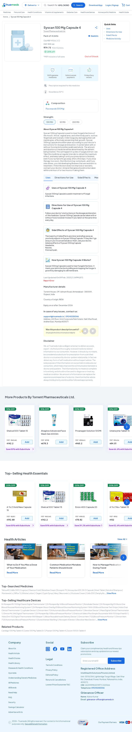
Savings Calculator (16, 707)
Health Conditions (35, 12)
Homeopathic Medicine (107, 12)
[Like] (85, 331)
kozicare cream (78, 593)
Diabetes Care (72, 12)
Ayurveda (12, 673)
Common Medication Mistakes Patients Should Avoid (65, 566)
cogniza (23, 590)
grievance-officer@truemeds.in (100, 699)
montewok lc (7, 593)
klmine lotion (28, 593)
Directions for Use (64, 177)
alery (56, 593)
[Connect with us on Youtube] (62, 649)
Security (11, 702)
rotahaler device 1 (91, 604)
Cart (128, 5)
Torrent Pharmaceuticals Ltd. (54, 31)
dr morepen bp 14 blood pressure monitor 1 (65, 604)
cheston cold (34, 590)
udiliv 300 (15, 590)
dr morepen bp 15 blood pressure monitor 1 (54, 613)
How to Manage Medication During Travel (107, 566)
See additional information (36, 724)
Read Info (94, 36)
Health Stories (14, 658)
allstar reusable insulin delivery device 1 (61, 616)
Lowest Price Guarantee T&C (58, 684)
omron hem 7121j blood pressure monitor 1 (97, 616)
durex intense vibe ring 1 (48, 619)
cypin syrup (48, 593)
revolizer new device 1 (86, 619)
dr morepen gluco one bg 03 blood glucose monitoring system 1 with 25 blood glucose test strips (75, 607)
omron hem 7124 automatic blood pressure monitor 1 (60, 610)
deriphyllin (100, 593)
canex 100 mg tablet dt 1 (34, 630)
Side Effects (84, 177)
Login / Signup (112, 5)
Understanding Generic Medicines (22, 678)
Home (5, 17)
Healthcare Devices (88, 12)
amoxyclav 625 (74, 590)
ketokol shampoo (114, 590)
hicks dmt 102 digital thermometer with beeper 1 (23, 616)
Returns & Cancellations (56, 680)
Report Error (49, 280)
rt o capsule (87, 590)
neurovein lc (65, 593)
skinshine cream (49, 590)
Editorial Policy (52, 675)
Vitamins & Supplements (54, 12)
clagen (38, 593)
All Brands (12, 687)
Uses (48, 177)
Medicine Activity (113, 38)
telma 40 (5, 590)
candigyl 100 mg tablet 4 (12, 630)
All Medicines (13, 682)
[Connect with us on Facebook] (55, 649)
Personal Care (19, 12)
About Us (12, 648)
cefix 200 (90, 593)
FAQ (10, 697)
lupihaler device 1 (29, 610)
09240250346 (72, 316)
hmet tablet (100, 590)
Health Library (14, 663)
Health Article (14, 653)
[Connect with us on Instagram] (48, 649)
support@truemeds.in (54, 316)
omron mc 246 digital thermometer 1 (19, 613)
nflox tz (17, 593)
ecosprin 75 (62, 590)
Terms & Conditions (54, 665)
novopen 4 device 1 (67, 619)
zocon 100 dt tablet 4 (76, 630)
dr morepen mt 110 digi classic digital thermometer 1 (24, 604)
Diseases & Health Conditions (20, 668)
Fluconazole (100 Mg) (55, 108)
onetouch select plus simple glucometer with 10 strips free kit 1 (100, 613)
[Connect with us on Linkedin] (69, 649)
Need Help (12, 692)
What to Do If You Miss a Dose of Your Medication (22, 566)
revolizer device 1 (92, 610)
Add (27, 442)
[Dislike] (93, 331)
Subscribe (116, 660)
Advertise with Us (15, 712)
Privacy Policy (51, 670)
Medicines (7, 12)
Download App (95, 5)
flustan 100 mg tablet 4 (56, 630)
